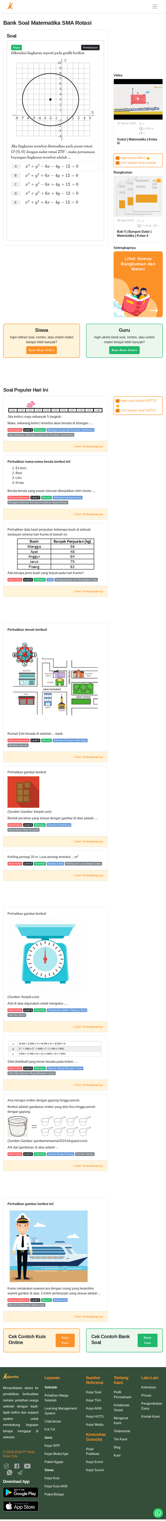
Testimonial (122, 1431)
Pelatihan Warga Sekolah (56, 1398)
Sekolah (51, 1387)
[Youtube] (27, 1465)
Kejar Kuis (65, 1340)
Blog (117, 1447)
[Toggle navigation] (155, 6)
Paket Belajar (54, 1494)
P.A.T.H (50, 1429)
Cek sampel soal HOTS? (136, 410)
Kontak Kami (150, 1416)
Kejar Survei (95, 1470)
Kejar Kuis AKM (56, 1486)
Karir (117, 1455)
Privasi (146, 1395)
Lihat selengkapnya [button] (88, 446)
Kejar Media (94, 1424)
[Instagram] (6, 1465)
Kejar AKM (93, 1408)
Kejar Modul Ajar (56, 1454)
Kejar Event (94, 1462)
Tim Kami (120, 1439)
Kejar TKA (93, 1400)
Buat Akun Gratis (41, 350)
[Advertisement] (55, 219)
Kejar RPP (52, 1445)
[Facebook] (17, 1465)
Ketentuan (148, 1387)
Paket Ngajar (54, 1462)
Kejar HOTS (95, 1416)
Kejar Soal (147, 1340)
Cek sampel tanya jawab (136, 162)
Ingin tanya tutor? (131, 158)
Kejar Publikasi (92, 1451)
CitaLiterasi (53, 1421)
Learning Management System (61, 1411)
